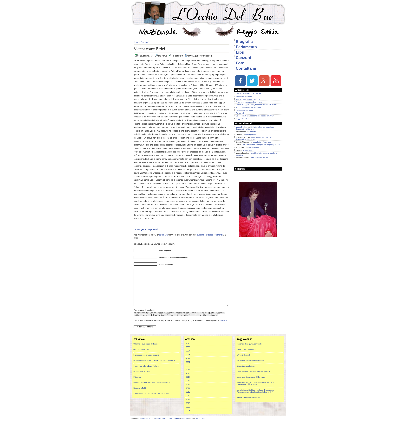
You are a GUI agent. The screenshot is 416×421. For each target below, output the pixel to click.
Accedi (151, 418)
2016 (188, 381)
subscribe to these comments (210, 235)
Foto (240, 63)
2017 (188, 377)
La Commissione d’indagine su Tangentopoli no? (261, 145)
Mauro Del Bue (241, 127)
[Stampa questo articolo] (186, 56)
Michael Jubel (201, 418)
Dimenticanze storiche (246, 366)
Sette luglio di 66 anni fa (246, 349)
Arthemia (184, 418)
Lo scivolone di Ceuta (244, 110)
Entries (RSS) (160, 418)
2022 (188, 358)
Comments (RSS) (173, 418)
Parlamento (246, 47)
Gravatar (223, 320)
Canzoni (243, 57)
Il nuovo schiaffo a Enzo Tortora (248, 107)
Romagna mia (250, 134)
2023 (188, 355)
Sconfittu (252, 132)
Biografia (244, 41)
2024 (188, 351)
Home (136, 42)
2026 (188, 343)
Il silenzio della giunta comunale (248, 99)
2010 (188, 403)
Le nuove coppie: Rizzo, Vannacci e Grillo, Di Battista (256, 105)
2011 (188, 399)
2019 (188, 369)
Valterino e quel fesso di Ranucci (248, 94)
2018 (188, 373)
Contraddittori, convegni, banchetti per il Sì (253, 371)
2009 (188, 407)
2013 (188, 392)
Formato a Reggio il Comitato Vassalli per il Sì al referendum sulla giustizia (255, 383)
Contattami (246, 68)
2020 (188, 366)
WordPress (143, 418)
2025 (188, 347)
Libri (240, 52)
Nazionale (145, 42)
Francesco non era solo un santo (249, 102)
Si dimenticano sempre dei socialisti (251, 360)
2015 (188, 384)
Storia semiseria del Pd (259, 158)
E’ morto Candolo (244, 355)
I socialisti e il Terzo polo (261, 142)
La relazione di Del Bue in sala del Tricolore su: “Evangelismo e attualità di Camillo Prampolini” (255, 391)
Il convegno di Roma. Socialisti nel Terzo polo (151, 394)
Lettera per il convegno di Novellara (251, 377)
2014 (188, 388)
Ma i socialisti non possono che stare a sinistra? (254, 116)
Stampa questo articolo (199, 56)
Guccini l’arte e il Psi (244, 96)
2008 (188, 411)
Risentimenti (254, 147)
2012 (188, 396)
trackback (163, 235)
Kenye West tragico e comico (248, 397)
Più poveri (240, 113)
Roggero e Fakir (242, 119)
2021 (188, 362)
